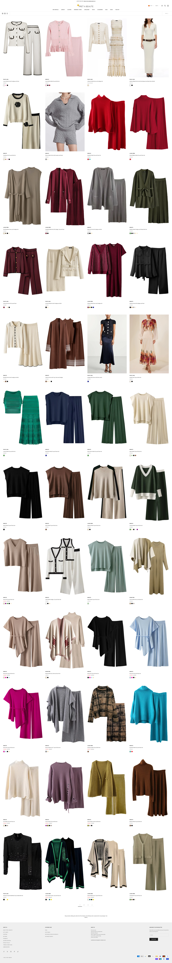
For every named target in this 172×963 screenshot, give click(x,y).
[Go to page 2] (92, 905)
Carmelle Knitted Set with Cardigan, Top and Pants (54, 229)
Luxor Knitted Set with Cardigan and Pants (11, 81)
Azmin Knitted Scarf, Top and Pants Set (94, 895)
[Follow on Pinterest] (14, 951)
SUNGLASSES (86, 9)
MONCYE (47, 79)
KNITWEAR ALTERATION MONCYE (51, 934)
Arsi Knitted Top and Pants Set (9, 821)
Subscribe (153, 939)
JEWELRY (63, 9)
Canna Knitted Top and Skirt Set (51, 821)
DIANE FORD (132, 597)
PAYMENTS (5, 938)
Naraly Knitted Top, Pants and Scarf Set (52, 673)
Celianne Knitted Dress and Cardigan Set (95, 81)
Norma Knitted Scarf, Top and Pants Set (52, 747)
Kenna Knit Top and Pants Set (8, 673)
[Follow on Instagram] (11, 951)
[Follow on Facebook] (4, 951)
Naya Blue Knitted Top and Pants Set (52, 451)
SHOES (111, 9)
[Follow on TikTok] (18, 951)
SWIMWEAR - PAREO (78, 9)
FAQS (46, 930)
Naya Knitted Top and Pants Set (135, 451)
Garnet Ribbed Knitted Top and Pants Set (137, 155)
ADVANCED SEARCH (49, 936)
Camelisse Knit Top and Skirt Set (9, 155)
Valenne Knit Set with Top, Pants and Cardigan (54, 377)
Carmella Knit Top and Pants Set (136, 895)
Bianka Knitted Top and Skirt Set (136, 821)
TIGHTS (93, 9)
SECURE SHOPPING (7, 940)
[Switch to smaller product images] (5, 13)
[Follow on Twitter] (7, 951)
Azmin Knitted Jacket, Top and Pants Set (53, 895)
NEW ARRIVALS (55, 9)
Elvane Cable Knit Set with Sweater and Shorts (54, 155)
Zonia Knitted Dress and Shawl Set (136, 599)
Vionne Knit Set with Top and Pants (9, 303)
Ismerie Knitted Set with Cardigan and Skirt (53, 303)
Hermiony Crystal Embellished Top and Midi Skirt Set (13, 895)
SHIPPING (5, 934)
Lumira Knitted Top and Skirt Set (9, 451)
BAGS (106, 9)
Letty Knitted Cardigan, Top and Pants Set (53, 599)
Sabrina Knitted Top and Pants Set (93, 525)
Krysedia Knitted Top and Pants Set (94, 155)
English (156, 5)
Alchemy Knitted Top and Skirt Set (93, 747)
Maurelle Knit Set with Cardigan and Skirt (11, 377)
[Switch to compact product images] (7, 13)
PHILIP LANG (5, 79)
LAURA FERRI (132, 153)
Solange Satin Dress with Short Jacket (94, 377)
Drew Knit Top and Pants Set (8, 599)
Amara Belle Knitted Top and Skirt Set (52, 81)
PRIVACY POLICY (6, 942)
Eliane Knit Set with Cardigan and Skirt (94, 229)
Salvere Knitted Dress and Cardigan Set (94, 303)
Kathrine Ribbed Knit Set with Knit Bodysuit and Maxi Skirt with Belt (142, 81)
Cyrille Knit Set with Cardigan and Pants (137, 303)
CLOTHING (69, 9)
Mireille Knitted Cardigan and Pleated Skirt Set (138, 229)
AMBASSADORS (6, 946)
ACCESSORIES (100, 9)
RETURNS (5, 936)
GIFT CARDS (5, 932)
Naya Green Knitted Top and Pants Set (94, 451)
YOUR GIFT (117, 9)
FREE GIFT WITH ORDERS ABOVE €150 (89, 1)
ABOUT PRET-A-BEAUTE (7, 930)
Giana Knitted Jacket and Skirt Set (93, 821)
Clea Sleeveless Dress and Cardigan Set (10, 229)
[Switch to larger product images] (2, 13)
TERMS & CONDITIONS (7, 944)
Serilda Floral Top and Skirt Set (135, 377)
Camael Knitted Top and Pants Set (136, 525)
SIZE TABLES (47, 932)
